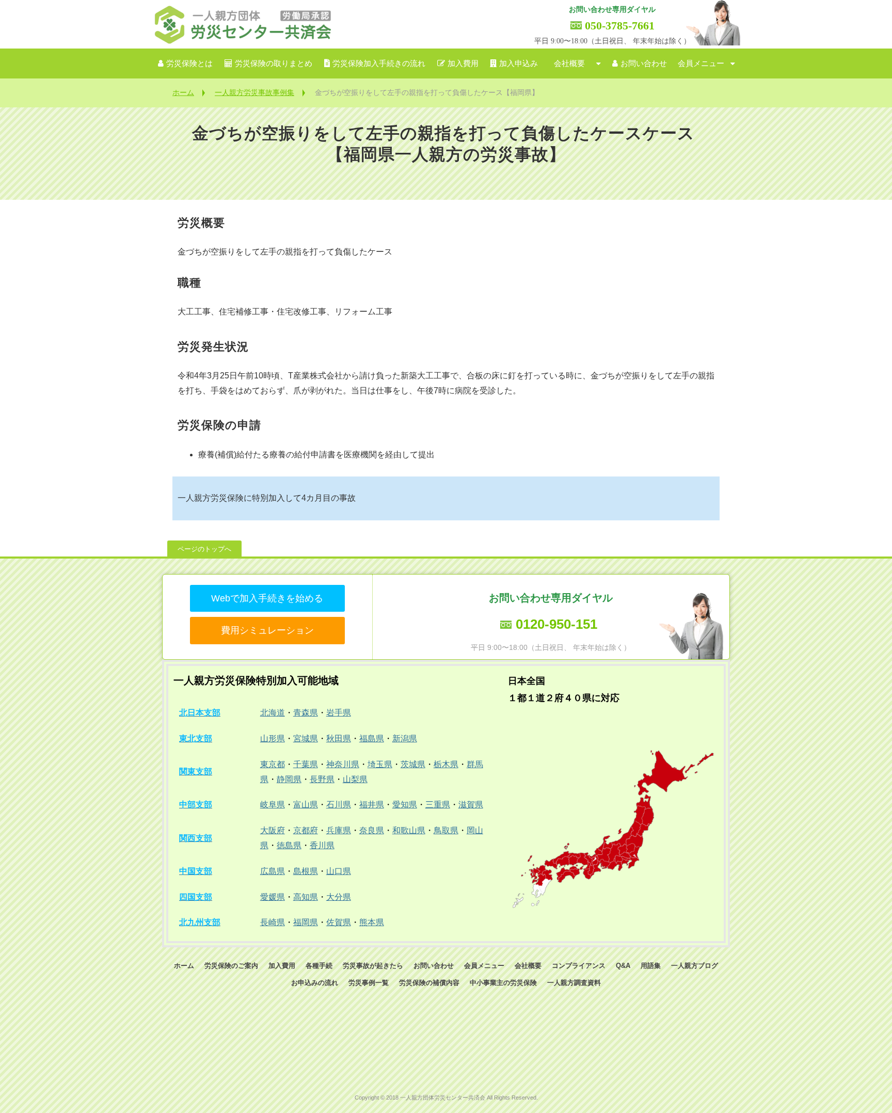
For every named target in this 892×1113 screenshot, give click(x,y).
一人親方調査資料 (574, 983)
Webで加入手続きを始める (267, 598)
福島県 (371, 738)
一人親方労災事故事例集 (254, 92)
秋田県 (338, 738)
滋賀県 (470, 804)
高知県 (305, 897)
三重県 (437, 804)
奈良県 (371, 830)
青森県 (305, 712)
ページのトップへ (204, 549)
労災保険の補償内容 (429, 983)
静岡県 (289, 779)
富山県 (305, 804)
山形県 (272, 738)
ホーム (183, 92)
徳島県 (289, 845)
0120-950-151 (556, 624)
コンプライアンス (579, 965)
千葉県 (305, 764)
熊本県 (371, 922)
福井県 (371, 804)
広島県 (272, 871)
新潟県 (404, 738)
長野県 (322, 779)
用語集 (651, 965)
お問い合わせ (643, 63)
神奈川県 (342, 764)
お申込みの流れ (314, 983)
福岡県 (305, 922)
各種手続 (319, 965)
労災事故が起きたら (373, 965)
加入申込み (518, 63)
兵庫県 (338, 830)
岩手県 (338, 712)
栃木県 (446, 764)
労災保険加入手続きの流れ (378, 63)
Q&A (623, 965)
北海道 (272, 712)
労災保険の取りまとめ (273, 63)
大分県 (338, 897)
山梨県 (355, 779)
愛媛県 (272, 897)
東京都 (272, 764)
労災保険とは (189, 63)
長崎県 (272, 922)
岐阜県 (272, 804)
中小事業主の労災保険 (503, 983)
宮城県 (305, 738)
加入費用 (463, 63)
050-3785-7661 (620, 25)
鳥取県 (446, 830)
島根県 (305, 871)
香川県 (322, 845)
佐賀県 (338, 922)
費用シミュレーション (267, 630)
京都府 (305, 830)
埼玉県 (380, 764)
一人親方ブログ (694, 965)
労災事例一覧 (368, 983)
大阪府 (272, 830)
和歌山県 (408, 830)
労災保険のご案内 (231, 965)
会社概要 (569, 63)
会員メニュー (701, 63)
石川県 (338, 804)
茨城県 (413, 764)
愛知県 (404, 804)
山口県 (338, 871)
